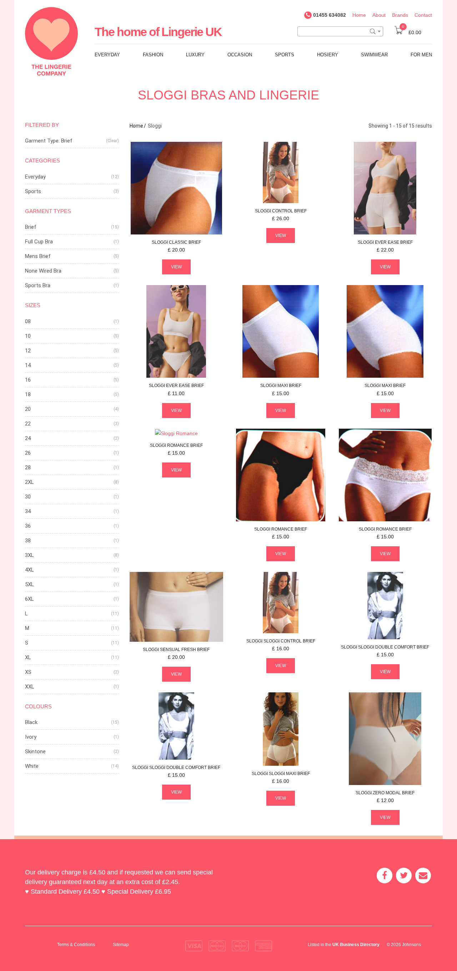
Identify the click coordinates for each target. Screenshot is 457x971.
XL (28, 657)
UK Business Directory (356, 944)
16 (28, 380)
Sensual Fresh (176, 649)
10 (28, 336)
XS (28, 672)
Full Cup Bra (39, 241)
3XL (29, 555)
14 (28, 365)
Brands (400, 15)
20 (28, 409)
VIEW (176, 266)
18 (28, 394)
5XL (29, 584)
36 (28, 526)
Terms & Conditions (76, 944)
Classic (176, 242)
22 (28, 423)
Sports (284, 54)
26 (28, 453)
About (379, 15)
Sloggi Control (280, 641)
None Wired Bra (43, 271)
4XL (29, 570)
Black (31, 722)
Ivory (30, 737)
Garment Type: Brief (48, 141)
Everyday (107, 54)
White (32, 766)
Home (359, 15)
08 (28, 321)
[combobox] (340, 31)
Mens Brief (38, 256)
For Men (421, 54)
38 (28, 540)
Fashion (153, 54)
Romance (176, 445)
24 (28, 438)
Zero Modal (385, 792)
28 (28, 467)
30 (28, 497)
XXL (29, 686)
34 (28, 511)
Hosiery (327, 54)
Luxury (195, 54)
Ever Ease (385, 242)
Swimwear (374, 54)
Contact (423, 15)
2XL (29, 482)
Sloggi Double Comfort (385, 647)
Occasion (239, 54)
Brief (30, 227)
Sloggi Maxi (281, 773)
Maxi (280, 385)
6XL (29, 599)
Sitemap (121, 944)
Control (281, 210)
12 (28, 350)
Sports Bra (37, 285)
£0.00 (411, 32)
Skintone (35, 751)
